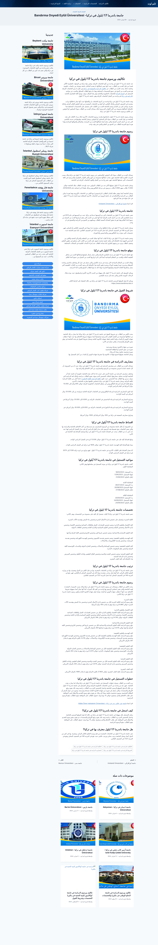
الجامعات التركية (81, 11)
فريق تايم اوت (132, 19)
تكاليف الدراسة (104, 3)
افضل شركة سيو (37, 302)
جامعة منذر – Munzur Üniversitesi (70, 761)
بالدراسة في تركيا (127, 96)
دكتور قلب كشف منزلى (37, 271)
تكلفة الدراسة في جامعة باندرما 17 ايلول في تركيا (87, 746)
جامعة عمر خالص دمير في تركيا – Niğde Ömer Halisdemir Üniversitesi (102, 703)
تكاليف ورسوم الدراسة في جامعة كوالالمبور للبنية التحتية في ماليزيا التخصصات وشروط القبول (79, 895)
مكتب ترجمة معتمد (38, 279)
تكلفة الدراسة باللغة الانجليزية (91, 379)
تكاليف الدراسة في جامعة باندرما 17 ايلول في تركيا (118, 746)
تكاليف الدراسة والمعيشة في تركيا (95, 89)
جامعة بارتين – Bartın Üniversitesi (78, 807)
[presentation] (116, 791)
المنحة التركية (120, 94)
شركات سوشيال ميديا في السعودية (37, 317)
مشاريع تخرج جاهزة (38, 313)
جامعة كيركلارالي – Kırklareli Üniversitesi (113, 204)
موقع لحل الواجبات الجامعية (37, 275)
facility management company (37, 283)
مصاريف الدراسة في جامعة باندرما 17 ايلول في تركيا (86, 750)
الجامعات (75, 11)
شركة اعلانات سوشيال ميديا (37, 294)
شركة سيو (37, 264)
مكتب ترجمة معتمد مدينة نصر (37, 310)
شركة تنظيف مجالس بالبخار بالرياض (37, 306)
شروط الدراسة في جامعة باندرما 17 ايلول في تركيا (118, 750)
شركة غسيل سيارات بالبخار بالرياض (38, 267)
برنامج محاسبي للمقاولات (37, 287)
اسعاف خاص (38, 298)
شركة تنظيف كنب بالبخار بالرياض (37, 290)
